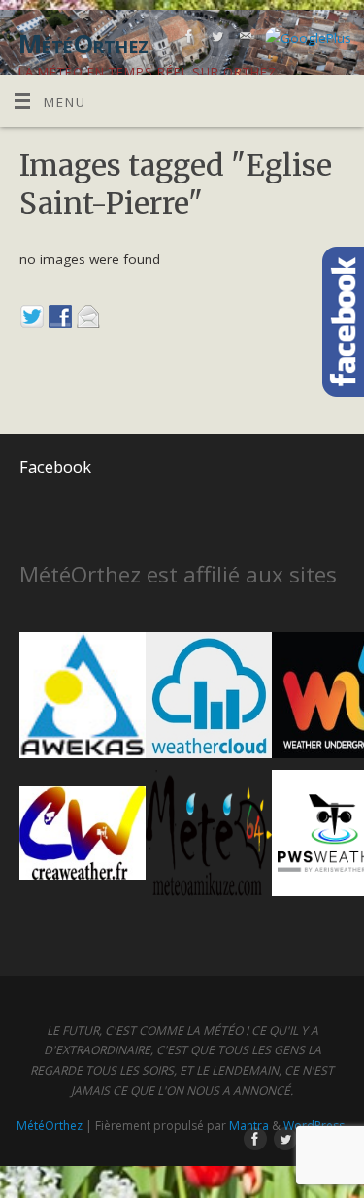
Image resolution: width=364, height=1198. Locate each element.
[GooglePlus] (305, 38)
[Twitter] (215, 39)
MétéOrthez (50, 1125)
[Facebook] (187, 39)
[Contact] (243, 39)
